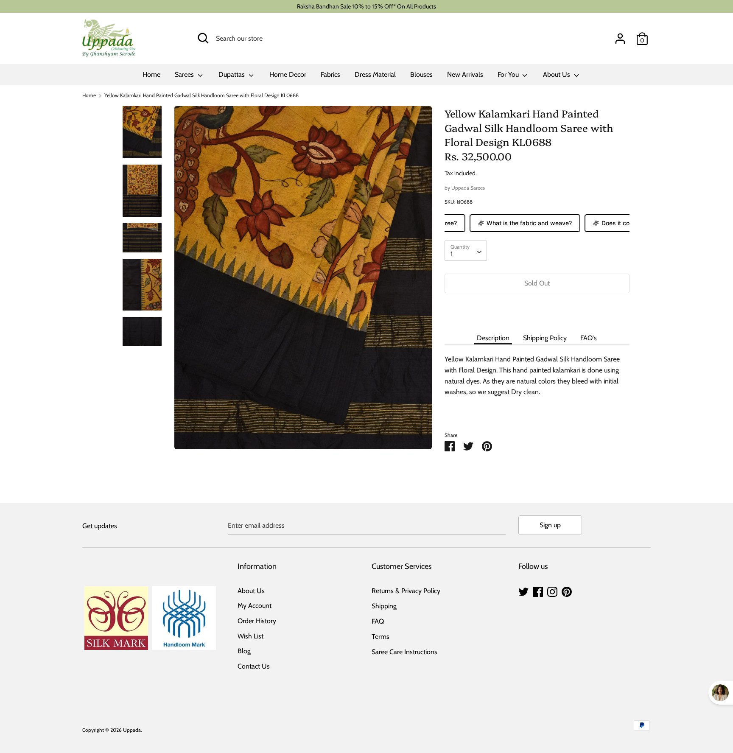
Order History (257, 621)
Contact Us (254, 666)
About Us (557, 74)
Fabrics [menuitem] (330, 74)
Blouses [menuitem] (421, 74)
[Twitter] (523, 591)
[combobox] (466, 251)
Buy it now (537, 309)
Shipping (384, 606)
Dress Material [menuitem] (375, 74)
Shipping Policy (545, 338)
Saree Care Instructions (404, 652)
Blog (244, 651)
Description (493, 338)
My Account (254, 606)
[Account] (620, 35)
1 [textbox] (451, 254)
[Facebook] (538, 591)
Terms (380, 637)
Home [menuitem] (151, 74)
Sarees (185, 74)
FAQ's (588, 338)
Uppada (132, 730)
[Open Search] (203, 38)
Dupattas (232, 74)
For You (509, 74)
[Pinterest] (567, 591)
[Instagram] (552, 591)
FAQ (378, 621)
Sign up (550, 525)
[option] (303, 281)
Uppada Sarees (468, 188)
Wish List (250, 636)
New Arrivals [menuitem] (465, 74)
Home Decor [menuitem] (287, 74)
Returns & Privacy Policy (406, 591)
